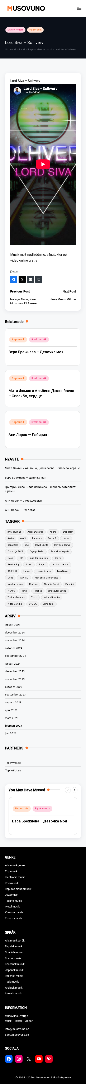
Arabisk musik (14, 987)
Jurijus (42, 564)
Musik (17, 49)
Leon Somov (62, 571)
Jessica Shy (13, 564)
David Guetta (41, 545)
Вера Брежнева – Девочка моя (36, 352)
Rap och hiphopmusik (18, 888)
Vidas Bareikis (15, 604)
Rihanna (38, 591)
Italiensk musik (14, 975)
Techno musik (13, 900)
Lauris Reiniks (44, 571)
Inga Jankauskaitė (39, 558)
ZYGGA (33, 604)
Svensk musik (13, 993)
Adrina (53, 532)
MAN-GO (23, 577)
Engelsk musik (14, 946)
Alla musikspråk (15, 940)
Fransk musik (13, 958)
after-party (68, 532)
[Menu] (79, 8)
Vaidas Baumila (52, 597)
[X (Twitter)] (22, 279)
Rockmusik (12, 883)
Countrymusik (13, 918)
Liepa (10, 577)
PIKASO (11, 591)
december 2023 (15, 671)
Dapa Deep (13, 545)
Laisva (26, 571)
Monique (33, 584)
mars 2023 (12, 718)
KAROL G (12, 571)
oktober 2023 (13, 686)
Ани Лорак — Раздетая (20, 510)
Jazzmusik (11, 894)
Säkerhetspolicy (61, 1077)
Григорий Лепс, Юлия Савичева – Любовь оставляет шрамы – (40, 489)
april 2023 (11, 710)
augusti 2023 (13, 702)
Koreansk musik (15, 964)
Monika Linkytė (15, 584)
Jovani (29, 564)
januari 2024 (12, 663)
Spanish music (14, 952)
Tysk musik (12, 981)
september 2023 (15, 694)
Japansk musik (14, 970)
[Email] (30, 279)
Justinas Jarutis (60, 564)
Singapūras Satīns (57, 591)
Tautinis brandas (16, 597)
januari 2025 (12, 624)
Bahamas (37, 538)
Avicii (23, 538)
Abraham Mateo (35, 532)
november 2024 (15, 640)
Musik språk (29, 49)
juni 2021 (10, 733)
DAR (27, 545)
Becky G (52, 538)
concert (66, 538)
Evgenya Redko (36, 551)
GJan (10, 558)
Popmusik (35, 29)
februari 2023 (13, 725)
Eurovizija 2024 (15, 551)
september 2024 (15, 655)
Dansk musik (15, 29)
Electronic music (15, 877)
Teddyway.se (13, 762)
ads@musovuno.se (17, 1034)
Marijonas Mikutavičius (46, 577)
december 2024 (15, 632)
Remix (24, 591)
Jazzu (58, 558)
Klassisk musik (14, 912)
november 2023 (15, 679)
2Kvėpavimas (14, 532)
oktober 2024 (13, 648)
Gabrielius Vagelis (60, 551)
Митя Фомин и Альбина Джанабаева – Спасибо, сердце (42, 468)
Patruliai (69, 584)
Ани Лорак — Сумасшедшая (23, 500)
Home (8, 49)
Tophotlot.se (13, 770)
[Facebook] (13, 279)
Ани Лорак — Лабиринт (29, 434)
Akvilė (11, 538)
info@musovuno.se (17, 1028)
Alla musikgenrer (15, 865)
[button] (68, 790)
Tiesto (34, 597)
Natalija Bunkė (51, 584)
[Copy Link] (38, 279)
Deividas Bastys (62, 545)
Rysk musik (39, 339)
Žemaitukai (48, 604)
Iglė (21, 558)
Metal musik (12, 906)
